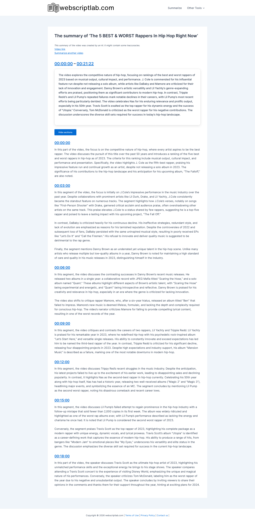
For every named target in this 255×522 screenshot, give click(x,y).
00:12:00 (61, 362)
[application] (203, 8)
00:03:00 (62, 185)
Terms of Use (132, 515)
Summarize (175, 8)
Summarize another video (68, 53)
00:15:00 (61, 400)
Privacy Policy (148, 515)
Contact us (162, 515)
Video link (59, 49)
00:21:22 (85, 63)
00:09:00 (62, 323)
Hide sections (65, 132)
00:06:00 (62, 267)
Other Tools (194, 8)
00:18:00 (62, 456)
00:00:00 (63, 63)
